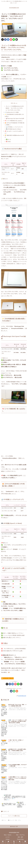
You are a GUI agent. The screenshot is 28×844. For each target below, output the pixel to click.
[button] (16, 39)
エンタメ (8, 837)
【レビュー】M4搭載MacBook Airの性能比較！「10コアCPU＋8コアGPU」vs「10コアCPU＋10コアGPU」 (15, 108)
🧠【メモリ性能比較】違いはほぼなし (14, 120)
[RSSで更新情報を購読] (17, 691)
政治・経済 (20, 837)
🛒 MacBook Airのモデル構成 (12, 112)
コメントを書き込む (14, 816)
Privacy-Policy (20, 839)
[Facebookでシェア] (5, 39)
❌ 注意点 (8, 141)
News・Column (7, 834)
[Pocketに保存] (11, 39)
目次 (12, 103)
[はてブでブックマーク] (8, 39)
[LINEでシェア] (13, 39)
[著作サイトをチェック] (11, 691)
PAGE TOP (14, 826)
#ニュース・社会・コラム (8, 678)
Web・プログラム (20, 834)
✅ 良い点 (8, 139)
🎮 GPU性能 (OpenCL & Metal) (13, 129)
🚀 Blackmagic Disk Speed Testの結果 (15, 118)
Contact (7, 839)
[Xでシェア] (2, 39)
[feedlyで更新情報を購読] (14, 691)
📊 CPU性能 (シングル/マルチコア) (14, 127)
